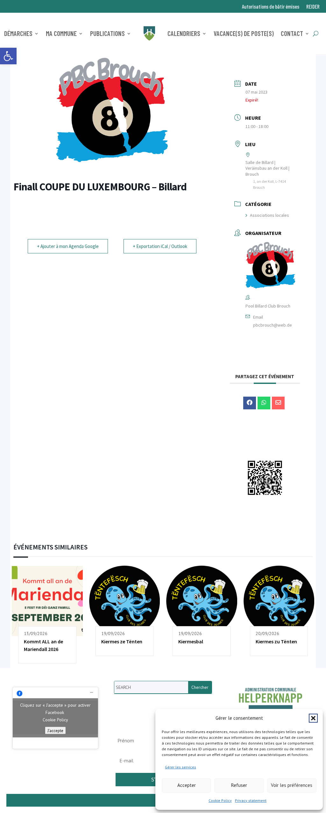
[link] (8, 56)
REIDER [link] (313, 7)
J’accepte (55, 730)
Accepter (186, 785)
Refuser (239, 785)
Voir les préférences (291, 785)
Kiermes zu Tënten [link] (276, 641)
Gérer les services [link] (180, 767)
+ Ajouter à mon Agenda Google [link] (68, 246)
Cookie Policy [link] (220, 800)
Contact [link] (292, 33)
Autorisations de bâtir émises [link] (270, 7)
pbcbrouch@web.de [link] (272, 325)
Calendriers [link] (183, 33)
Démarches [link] (18, 33)
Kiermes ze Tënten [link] (121, 641)
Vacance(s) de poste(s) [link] (244, 33)
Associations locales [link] (269, 215)
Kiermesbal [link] (190, 641)
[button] (313, 718)
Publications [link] (107, 33)
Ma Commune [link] (61, 33)
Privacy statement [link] (250, 800)
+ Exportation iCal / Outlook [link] (160, 246)
